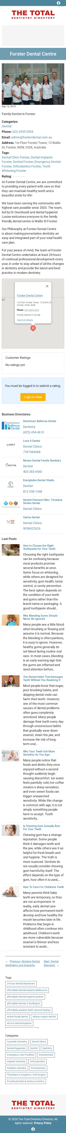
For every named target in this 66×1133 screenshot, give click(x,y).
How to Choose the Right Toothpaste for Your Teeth (39, 547)
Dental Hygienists (16, 1048)
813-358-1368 (32, 491)
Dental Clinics (32, 446)
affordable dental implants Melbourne (27, 990)
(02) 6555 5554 (22, 131)
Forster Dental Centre (29, 295)
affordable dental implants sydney (25, 996)
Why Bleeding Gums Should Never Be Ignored (40, 617)
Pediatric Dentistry (17, 1068)
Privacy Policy (42, 1123)
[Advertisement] (33, 37)
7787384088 (31, 452)
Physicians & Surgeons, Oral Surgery (26, 1074)
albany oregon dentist (44, 1016)
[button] (33, 328)
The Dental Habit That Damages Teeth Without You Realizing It (43, 678)
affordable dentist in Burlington (23, 1003)
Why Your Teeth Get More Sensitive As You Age (39, 753)
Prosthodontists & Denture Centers (25, 1081)
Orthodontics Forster (27, 166)
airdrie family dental (17, 1016)
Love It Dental (31, 441)
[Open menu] (61, 4)
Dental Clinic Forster (15, 157)
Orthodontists (37, 1061)
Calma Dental (31, 517)
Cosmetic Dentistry (17, 1041)
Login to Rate (33, 397)
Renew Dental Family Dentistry (42, 460)
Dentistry (29, 427)
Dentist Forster (23, 162)
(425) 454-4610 (33, 432)
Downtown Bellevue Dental (39, 421)
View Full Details (25, 320)
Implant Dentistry (16, 1061)
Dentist (7, 126)
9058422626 (31, 528)
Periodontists (38, 1068)
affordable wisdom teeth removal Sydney (29, 1010)
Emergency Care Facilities (20, 1054)
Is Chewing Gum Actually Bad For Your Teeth (41, 828)
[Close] (47, 286)
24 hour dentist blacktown (21, 983)
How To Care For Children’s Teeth (43, 887)
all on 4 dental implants (19, 1023)
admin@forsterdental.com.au (31, 137)
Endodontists (46, 1054)
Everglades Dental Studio (38, 480)
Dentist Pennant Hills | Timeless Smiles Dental (42, 501)
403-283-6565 (32, 471)
